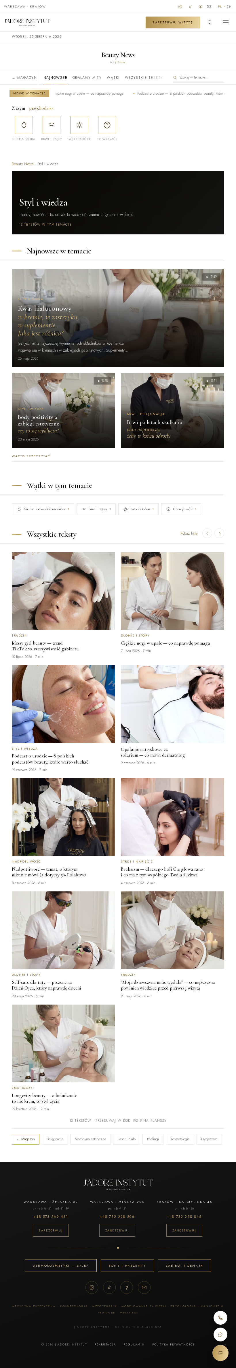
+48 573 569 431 (51, 1216)
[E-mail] (144, 1287)
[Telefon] (220, 1318)
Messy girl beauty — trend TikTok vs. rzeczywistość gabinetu (45, 646)
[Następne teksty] (219, 533)
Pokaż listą (189, 533)
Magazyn (24, 77)
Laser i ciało (127, 1139)
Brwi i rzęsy (100, 509)
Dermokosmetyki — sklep (61, 1265)
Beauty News (22, 164)
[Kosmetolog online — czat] (220, 1353)
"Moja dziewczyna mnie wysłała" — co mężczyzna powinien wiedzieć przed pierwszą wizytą (168, 985)
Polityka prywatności (173, 1344)
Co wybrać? (184, 509)
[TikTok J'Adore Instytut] (190, 6)
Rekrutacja (105, 1344)
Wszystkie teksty (144, 77)
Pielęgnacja (54, 1139)
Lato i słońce (142, 509)
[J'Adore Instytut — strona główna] (27, 22)
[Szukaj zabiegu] (209, 22)
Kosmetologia (180, 1139)
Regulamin (134, 1344)
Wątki (113, 77)
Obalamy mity (87, 77)
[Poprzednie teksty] (207, 533)
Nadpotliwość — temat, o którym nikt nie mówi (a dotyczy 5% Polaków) (49, 872)
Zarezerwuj (51, 1230)
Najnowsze (55, 77)
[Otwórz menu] (225, 22)
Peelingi (153, 1139)
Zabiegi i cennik (184, 1265)
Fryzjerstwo (209, 1139)
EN (229, 6)
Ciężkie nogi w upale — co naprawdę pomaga (59, 93)
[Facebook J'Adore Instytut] (200, 6)
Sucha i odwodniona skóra (46, 509)
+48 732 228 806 (117, 1216)
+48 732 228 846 (184, 1216)
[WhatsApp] (220, 1334)
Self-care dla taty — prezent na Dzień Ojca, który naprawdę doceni (46, 985)
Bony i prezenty (127, 1265)
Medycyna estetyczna (90, 1139)
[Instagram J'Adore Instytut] (180, 6)
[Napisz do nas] (208, 6)
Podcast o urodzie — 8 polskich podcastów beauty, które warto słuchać (162, 93)
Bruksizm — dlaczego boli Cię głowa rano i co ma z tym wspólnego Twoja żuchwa (162, 872)
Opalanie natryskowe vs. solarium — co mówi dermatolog (153, 752)
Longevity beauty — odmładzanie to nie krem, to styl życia (44, 1098)
